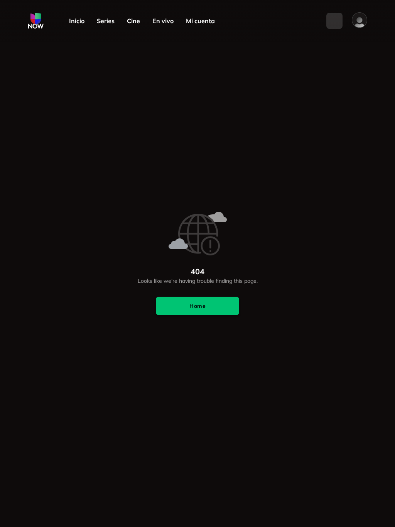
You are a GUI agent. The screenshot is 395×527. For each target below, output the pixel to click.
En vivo (163, 21)
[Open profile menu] (359, 20)
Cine (133, 21)
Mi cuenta (200, 21)
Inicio (76, 21)
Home (197, 305)
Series (106, 21)
